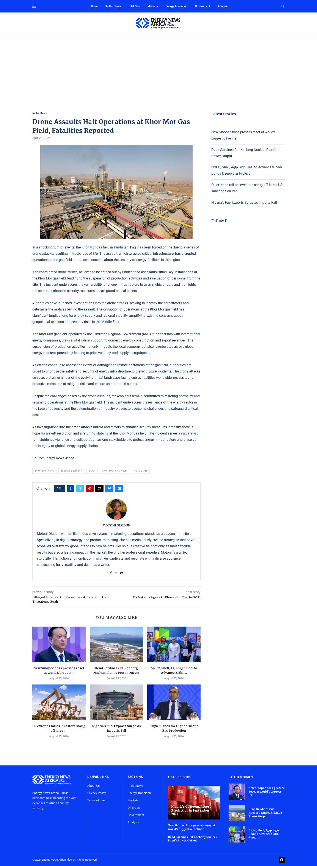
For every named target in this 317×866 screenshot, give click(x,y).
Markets (153, 6)
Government (202, 6)
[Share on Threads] (99, 488)
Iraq (92, 470)
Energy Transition (176, 6)
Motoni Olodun (116, 525)
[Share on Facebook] (70, 488)
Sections (135, 777)
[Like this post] (60, 488)
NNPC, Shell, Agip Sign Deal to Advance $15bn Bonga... (264, 834)
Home (94, 6)
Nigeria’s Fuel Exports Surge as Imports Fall (244, 202)
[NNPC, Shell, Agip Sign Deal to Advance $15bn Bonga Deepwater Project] (174, 644)
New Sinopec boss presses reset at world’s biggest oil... (267, 791)
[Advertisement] (158, 69)
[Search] (282, 6)
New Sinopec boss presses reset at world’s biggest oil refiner (191, 827)
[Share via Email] (119, 488)
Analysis (223, 6)
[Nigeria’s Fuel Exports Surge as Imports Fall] (116, 702)
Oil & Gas (134, 6)
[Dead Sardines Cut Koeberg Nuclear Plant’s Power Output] (116, 644)
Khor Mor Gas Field (114, 470)
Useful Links (98, 777)
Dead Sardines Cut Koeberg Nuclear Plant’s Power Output (192, 838)
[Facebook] (282, 860)
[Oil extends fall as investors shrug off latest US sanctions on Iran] (59, 702)
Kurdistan (140, 470)
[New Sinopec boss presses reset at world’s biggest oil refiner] (59, 644)
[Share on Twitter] (80, 488)
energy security (71, 470)
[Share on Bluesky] (109, 488)
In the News (113, 6)
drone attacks (44, 470)
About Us (93, 785)
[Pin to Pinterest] (90, 488)
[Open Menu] (34, 6)
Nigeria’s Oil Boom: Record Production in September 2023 (191, 810)
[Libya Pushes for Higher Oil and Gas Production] (174, 702)
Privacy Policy (96, 793)
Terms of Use (96, 800)
